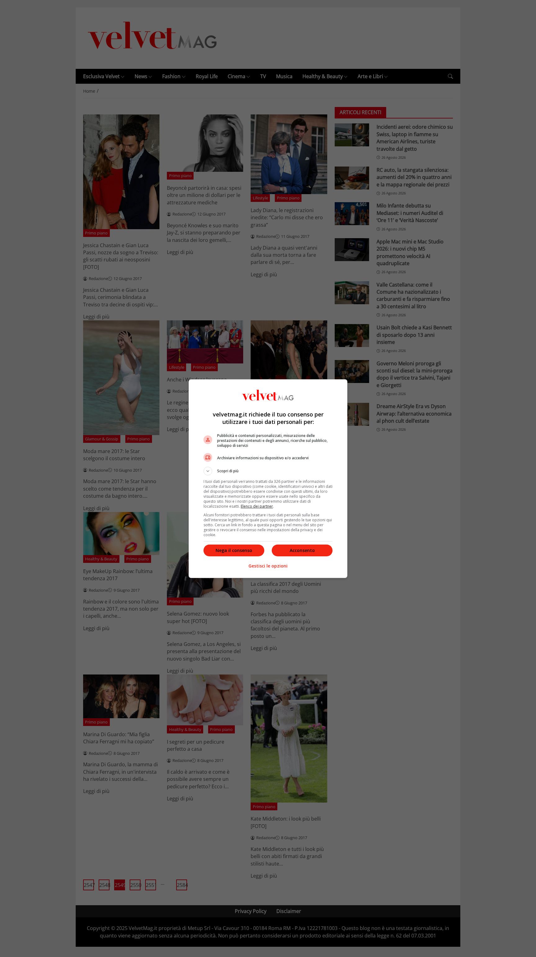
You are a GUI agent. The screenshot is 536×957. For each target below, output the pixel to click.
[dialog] (268, 478)
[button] (268, 471)
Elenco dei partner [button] (257, 506)
